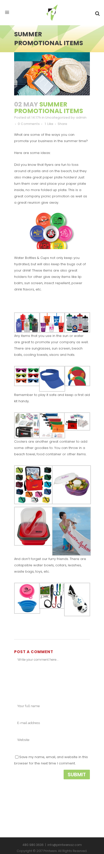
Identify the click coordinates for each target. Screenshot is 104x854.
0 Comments (29, 123)
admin (81, 117)
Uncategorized (57, 117)
